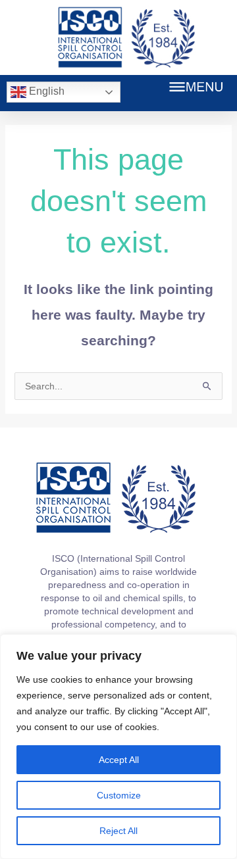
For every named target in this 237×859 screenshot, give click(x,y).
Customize (119, 795)
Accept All (119, 759)
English (45, 91)
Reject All (118, 830)
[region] (118, 746)
